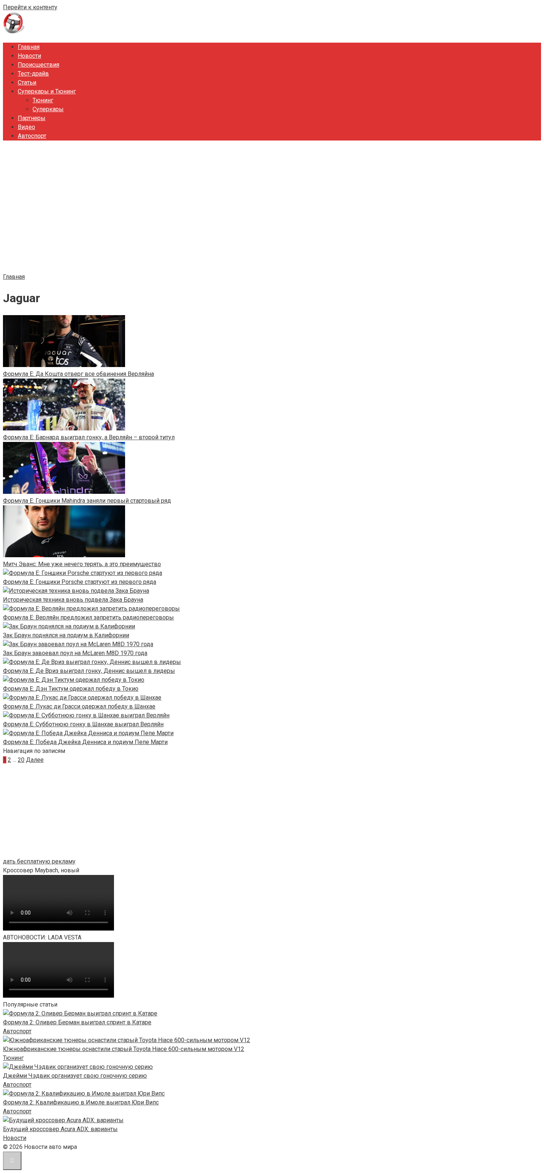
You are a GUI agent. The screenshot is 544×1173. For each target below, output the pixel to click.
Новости (29, 55)
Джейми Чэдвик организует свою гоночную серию (75, 1075)
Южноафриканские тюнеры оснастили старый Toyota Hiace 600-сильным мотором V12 (123, 1049)
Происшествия (38, 64)
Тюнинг (43, 100)
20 (21, 759)
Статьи (27, 82)
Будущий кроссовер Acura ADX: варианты (60, 1129)
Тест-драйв (33, 73)
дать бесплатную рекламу (39, 861)
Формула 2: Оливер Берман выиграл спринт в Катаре (77, 1022)
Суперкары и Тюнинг (47, 91)
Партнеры (32, 118)
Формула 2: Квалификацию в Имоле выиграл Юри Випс (81, 1102)
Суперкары (48, 109)
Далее (35, 759)
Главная (29, 46)
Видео (26, 126)
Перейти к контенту (30, 7)
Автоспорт (32, 135)
